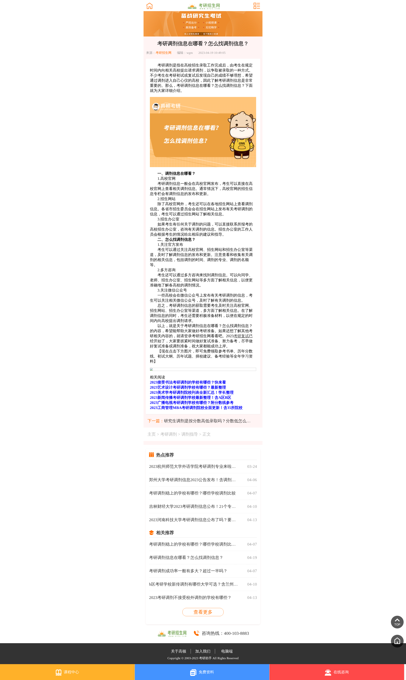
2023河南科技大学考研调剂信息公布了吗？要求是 (193, 519)
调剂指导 (189, 434)
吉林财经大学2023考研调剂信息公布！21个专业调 (193, 506)
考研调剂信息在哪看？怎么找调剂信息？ (186, 557)
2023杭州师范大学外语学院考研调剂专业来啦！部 (193, 466)
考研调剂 (168, 434)
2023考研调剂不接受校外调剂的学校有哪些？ (190, 597)
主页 (151, 434)
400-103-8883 (236, 633)
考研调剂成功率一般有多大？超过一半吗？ (188, 571)
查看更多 (203, 612)
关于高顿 (178, 651)
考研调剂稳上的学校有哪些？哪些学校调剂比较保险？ (193, 544)
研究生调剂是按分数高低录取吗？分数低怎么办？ (207, 421)
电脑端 (227, 651)
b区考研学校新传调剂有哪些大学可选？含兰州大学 (193, 584)
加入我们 (202, 651)
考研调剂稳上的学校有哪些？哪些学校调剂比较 (192, 493)
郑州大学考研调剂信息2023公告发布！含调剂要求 (193, 480)
